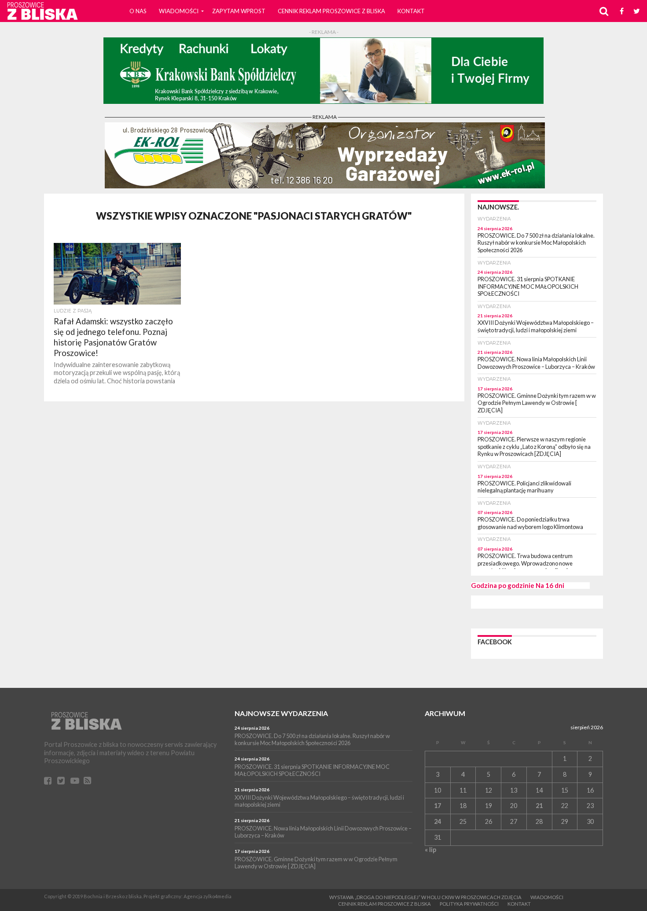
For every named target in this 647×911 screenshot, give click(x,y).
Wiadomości (179, 11)
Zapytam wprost (238, 11)
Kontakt (411, 11)
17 (437, 805)
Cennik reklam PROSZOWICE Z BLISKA (331, 11)
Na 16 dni (550, 585)
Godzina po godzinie (502, 585)
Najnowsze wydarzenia (281, 713)
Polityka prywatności (469, 904)
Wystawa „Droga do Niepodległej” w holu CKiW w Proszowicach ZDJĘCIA (425, 897)
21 (539, 805)
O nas (138, 11)
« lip (430, 849)
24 (437, 821)
